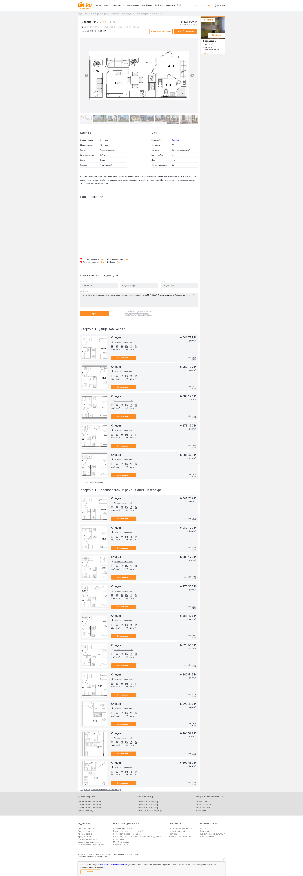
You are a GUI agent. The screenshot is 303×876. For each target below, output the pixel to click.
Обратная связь (207, 836)
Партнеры (173, 834)
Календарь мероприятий (180, 836)
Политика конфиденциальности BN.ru (129, 831)
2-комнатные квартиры (89, 804)
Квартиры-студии (126, 14)
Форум (203, 828)
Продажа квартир (86, 828)
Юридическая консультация (212, 834)
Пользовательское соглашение (127, 834)
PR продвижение (120, 845)
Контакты (204, 831)
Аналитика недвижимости (180, 828)
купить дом (201, 801)
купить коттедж (203, 804)
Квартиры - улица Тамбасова (91, 482)
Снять (106, 5)
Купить (99, 5)
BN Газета (159, 5)
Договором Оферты (141, 311)
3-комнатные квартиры (89, 807)
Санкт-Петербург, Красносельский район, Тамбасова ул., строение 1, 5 (111, 27)
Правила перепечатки (122, 828)
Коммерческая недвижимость (91, 845)
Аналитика (170, 5)
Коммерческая (132, 5)
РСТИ (105, 31)
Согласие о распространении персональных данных (137, 315)
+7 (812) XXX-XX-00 (185, 31)
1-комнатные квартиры (89, 801)
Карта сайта (118, 839)
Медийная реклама (121, 842)
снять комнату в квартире (150, 810)
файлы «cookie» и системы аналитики (112, 865)
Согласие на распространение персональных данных (137, 836)
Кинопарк (175, 140)
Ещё (179, 5)
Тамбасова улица (157, 14)
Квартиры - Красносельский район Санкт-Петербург (100, 790)
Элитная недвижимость (88, 839)
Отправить (95, 313)
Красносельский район (142, 14)
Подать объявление (202, 6)
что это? (205, 53)
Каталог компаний (177, 831)
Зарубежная (147, 5)
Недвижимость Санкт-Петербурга (88, 14)
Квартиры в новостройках (110, 14)
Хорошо (90, 872)
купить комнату (85, 810)
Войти (222, 5)
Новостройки (118, 5)
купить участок (203, 807)
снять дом (201, 810)
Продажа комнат (85, 831)
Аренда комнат (84, 836)
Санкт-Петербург (83, 8)
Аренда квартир (85, 834)
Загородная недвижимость (90, 842)
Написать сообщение (161, 31)
